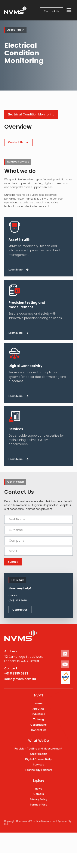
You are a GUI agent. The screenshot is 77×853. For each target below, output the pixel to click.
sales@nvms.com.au (20, 679)
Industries (38, 714)
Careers (38, 794)
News (38, 788)
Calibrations (38, 724)
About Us (38, 709)
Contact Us (51, 11)
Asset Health (38, 754)
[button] (69, 10)
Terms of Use (38, 804)
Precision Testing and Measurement (38, 748)
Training (38, 719)
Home (39, 703)
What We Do (38, 740)
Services (38, 764)
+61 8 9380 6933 (16, 674)
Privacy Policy (38, 799)
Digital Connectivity (38, 759)
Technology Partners (38, 770)
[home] (14, 10)
